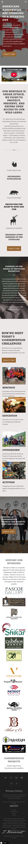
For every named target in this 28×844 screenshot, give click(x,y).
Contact (14, 815)
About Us (14, 810)
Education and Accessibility (14, 768)
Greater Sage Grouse (14, 766)
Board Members (14, 811)
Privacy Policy (13, 801)
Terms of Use (6, 801)
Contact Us (19, 801)
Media (14, 813)
